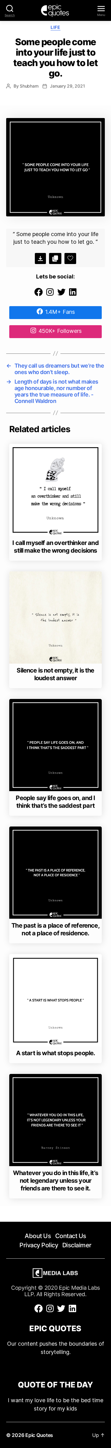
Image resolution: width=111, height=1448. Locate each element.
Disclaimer (77, 1245)
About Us (38, 1236)
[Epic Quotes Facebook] (38, 295)
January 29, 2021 (67, 86)
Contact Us (70, 1236)
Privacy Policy (38, 1245)
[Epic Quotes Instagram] (50, 295)
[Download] (40, 258)
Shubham (29, 86)
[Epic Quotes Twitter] (61, 295)
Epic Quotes (39, 1435)
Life (55, 27)
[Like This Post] (70, 258)
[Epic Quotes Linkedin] (73, 295)
